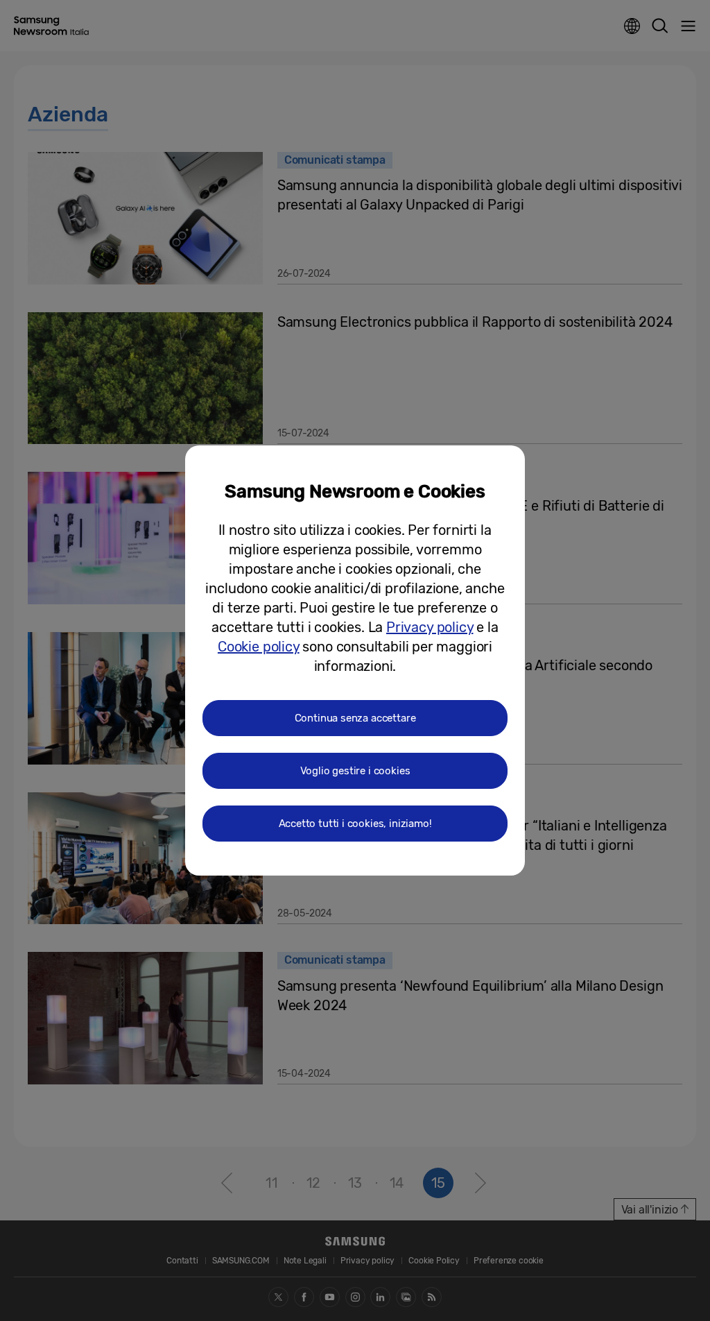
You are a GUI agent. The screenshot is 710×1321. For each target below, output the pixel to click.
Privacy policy (429, 627)
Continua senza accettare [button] (355, 718)
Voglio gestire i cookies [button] (355, 771)
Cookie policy (259, 646)
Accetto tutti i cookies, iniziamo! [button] (355, 823)
